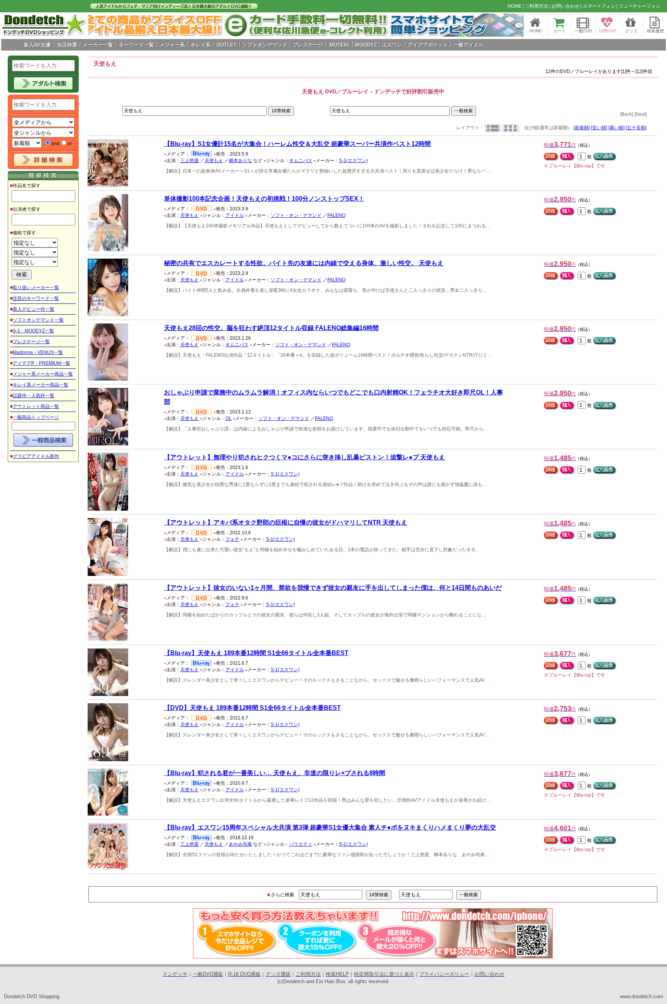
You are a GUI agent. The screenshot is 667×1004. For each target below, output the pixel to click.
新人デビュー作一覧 (33, 309)
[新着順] (582, 127)
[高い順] (616, 127)
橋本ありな (240, 160)
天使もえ (214, 160)
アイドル (234, 215)
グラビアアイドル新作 (36, 456)
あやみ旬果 (240, 844)
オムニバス (300, 160)
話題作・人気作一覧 (33, 395)
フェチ (232, 539)
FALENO (336, 215)
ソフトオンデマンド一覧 (38, 320)
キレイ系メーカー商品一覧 (40, 385)
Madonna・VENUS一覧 (38, 352)
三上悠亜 (189, 160)
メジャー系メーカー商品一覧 (43, 374)
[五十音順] (636, 127)
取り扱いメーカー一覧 (36, 287)
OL (228, 418)
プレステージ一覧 (31, 341)
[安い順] (599, 127)
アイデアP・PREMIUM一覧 (41, 363)
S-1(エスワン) (353, 160)
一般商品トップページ (36, 417)
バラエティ (300, 844)
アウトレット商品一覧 (36, 406)
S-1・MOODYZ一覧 (33, 331)
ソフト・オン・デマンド (296, 215)
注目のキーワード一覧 (36, 298)
